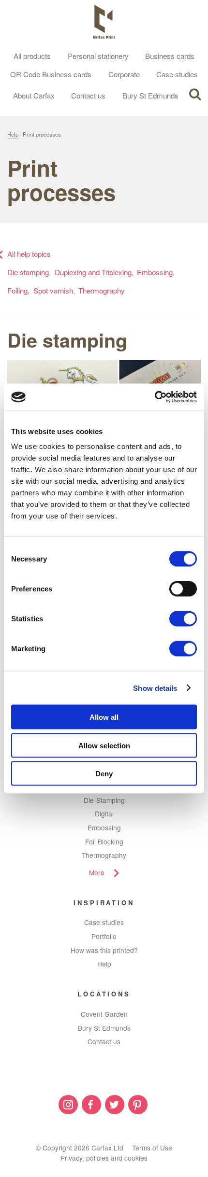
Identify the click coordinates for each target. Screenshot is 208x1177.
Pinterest (138, 1104)
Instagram (68, 1104)
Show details (155, 688)
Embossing (155, 272)
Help (12, 134)
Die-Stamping (104, 800)
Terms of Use (152, 1147)
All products (32, 56)
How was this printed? (104, 950)
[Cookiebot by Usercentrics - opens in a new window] (154, 397)
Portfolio (104, 936)
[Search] (195, 94)
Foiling (17, 290)
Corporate (124, 74)
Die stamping (28, 272)
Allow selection (104, 745)
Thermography (101, 290)
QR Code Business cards (50, 74)
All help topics (29, 254)
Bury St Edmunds (150, 95)
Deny (104, 774)
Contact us (88, 95)
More (96, 872)
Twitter (114, 1104)
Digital (104, 813)
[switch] (183, 589)
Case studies (177, 74)
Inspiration (104, 902)
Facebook (91, 1104)
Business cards (169, 56)
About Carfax (34, 95)
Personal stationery (98, 56)
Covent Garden (104, 1014)
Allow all (104, 717)
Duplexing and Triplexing (93, 272)
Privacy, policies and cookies (104, 1158)
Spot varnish (53, 290)
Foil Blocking (104, 841)
